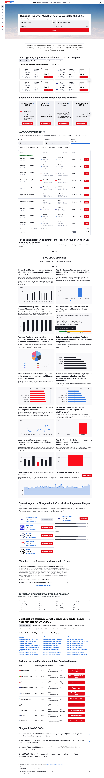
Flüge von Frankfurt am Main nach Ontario (29, 645)
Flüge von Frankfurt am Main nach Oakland (77, 649)
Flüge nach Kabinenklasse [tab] (65, 625)
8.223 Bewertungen (31, 537)
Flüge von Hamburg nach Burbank (75, 643)
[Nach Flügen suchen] (2, 6)
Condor (28, 549)
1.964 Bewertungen (31, 521)
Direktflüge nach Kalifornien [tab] (49, 625)
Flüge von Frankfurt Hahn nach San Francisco (78, 641)
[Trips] (2, 22)
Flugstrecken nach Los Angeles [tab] (27, 628)
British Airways (30, 541)
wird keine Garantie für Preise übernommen (54, 764)
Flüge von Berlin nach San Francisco (51, 654)
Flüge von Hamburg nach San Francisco (28, 654)
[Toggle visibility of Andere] (39, 368)
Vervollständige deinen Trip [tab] (59, 628)
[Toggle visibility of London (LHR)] (27, 364)
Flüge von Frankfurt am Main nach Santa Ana (77, 654)
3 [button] (80, 232)
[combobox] (25, 19)
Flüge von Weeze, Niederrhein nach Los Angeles (28, 650)
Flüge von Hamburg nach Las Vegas (27, 652)
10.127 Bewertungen (31, 529)
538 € (79, 16)
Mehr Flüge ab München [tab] (44, 628)
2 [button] (77, 232)
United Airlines (29, 525)
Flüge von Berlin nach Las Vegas (74, 647)
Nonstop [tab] (42, 60)
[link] (27, 123)
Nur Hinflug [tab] (59, 60)
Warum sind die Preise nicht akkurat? (30, 774)
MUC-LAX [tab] (54, 251)
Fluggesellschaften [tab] (79, 625)
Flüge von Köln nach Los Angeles (51, 649)
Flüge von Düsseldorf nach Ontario (27, 641)
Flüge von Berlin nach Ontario (26, 643)
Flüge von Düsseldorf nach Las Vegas (52, 652)
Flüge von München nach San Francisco (28, 639)
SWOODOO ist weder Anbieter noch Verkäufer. (32, 769)
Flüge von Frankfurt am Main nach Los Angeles (78, 636)
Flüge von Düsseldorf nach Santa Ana (52, 643)
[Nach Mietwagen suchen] (2, 12)
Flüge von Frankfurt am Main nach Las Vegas (53, 636)
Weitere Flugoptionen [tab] (74, 628)
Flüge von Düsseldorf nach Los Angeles (52, 639)
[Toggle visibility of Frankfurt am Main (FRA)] (43, 364)
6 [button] (86, 232)
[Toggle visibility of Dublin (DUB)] (27, 366)
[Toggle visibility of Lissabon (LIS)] (28, 368)
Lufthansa (28, 533)
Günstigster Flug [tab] (24, 60)
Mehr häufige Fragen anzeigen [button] (43, 585)
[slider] (91, 143)
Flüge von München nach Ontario (51, 647)
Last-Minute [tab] (51, 60)
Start (19, 40)
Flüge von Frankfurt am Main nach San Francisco (28, 636)
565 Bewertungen (30, 553)
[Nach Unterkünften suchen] (2, 9)
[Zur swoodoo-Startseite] (9, 2)
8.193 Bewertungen (31, 545)
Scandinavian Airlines (31, 517)
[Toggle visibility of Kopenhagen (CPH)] (42, 366)
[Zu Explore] (2, 18)
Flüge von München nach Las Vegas (75, 652)
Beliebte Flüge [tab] (36, 625)
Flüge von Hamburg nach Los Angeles (52, 641)
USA (30, 40)
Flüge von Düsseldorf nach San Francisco (29, 647)
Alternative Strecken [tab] (25, 625)
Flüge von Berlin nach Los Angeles (75, 639)
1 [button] (74, 232)
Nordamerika (24, 40)
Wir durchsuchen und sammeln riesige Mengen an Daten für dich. (37, 771)
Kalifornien (34, 40)
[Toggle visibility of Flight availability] (74, 300)
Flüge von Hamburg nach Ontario (51, 645)
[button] (2, 2)
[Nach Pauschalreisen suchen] (2, 15)
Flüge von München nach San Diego (75, 645)
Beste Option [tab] (34, 60)
